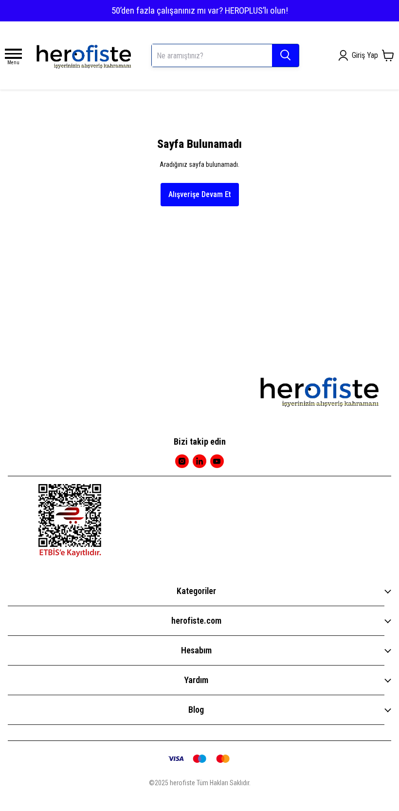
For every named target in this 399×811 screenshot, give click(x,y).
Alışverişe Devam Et (199, 194)
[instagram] (182, 461)
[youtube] (217, 461)
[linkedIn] (199, 461)
